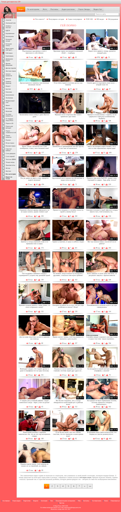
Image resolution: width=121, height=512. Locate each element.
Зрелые (8, 78)
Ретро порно (10, 143)
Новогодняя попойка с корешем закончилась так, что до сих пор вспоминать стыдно (34, 434)
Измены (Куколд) (8, 82)
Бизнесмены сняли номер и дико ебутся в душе (34, 115)
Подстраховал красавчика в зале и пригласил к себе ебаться (34, 52)
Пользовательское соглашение (65, 501)
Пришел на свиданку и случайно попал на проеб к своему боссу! (68, 211)
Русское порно (10, 146)
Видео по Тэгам (9, 178)
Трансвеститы (10, 165)
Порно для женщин (9, 127)
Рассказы (54, 9)
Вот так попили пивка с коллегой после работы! (102, 243)
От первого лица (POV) (9, 119)
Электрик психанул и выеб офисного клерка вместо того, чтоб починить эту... (102, 211)
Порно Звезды (84, 9)
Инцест (8, 86)
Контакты (86, 501)
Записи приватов (9, 75)
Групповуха (9, 56)
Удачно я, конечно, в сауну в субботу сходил (68, 242)
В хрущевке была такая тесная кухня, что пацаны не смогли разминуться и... (102, 433)
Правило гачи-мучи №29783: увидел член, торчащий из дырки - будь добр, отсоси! (102, 179)
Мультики (9, 111)
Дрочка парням (11, 68)
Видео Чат (98, 9)
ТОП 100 (89, 19)
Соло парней (10, 156)
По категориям (33, 9)
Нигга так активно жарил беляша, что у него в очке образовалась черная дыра (102, 147)
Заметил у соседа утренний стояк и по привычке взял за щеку (34, 243)
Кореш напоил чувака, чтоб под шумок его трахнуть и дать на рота (68, 338)
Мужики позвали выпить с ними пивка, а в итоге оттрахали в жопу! (34, 306)
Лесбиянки (9, 98)
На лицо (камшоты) (9, 115)
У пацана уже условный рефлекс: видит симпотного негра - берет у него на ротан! (34, 401)
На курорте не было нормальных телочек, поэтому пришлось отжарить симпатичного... (102, 402)
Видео (21, 9)
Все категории (11, 174)
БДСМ (8, 30)
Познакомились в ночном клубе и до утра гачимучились (102, 306)
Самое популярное (75, 19)
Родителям (26, 501)
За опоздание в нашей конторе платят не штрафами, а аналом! (101, 370)
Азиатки (8, 20)
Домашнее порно (9, 59)
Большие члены (9, 44)
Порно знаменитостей (11, 131)
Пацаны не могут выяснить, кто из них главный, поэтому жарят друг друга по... (68, 370)
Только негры (10, 162)
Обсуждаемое (113, 19)
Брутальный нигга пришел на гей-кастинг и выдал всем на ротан (68, 179)
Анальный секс (11, 23)
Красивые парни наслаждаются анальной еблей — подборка (68, 52)
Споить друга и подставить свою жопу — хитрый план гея (102, 84)
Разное (8, 140)
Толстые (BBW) (11, 159)
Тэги (51, 501)
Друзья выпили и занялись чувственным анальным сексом (34, 84)
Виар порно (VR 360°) (10, 49)
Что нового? (40, 19)
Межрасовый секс (10, 101)
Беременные (10, 33)
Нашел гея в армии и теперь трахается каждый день (101, 52)
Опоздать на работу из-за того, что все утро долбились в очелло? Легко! (68, 306)
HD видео (100, 19)
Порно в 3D (9, 123)
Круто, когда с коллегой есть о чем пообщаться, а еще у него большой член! (34, 147)
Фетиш (8, 168)
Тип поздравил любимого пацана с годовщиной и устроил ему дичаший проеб (34, 274)
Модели (35, 501)
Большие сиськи (9, 40)
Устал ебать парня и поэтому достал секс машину (68, 84)
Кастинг (8, 89)
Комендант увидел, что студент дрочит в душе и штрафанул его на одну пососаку (34, 370)
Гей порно (9, 53)
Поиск (106, 501)
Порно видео (16, 501)
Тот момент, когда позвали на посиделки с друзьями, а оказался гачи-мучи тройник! (68, 274)
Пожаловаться (115, 501)
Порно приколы (8, 136)
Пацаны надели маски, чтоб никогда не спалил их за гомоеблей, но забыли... (34, 465)
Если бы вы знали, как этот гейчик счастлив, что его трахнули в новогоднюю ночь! (68, 434)
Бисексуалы (10, 36)
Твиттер (61, 503)
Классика (9, 92)
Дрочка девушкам (9, 64)
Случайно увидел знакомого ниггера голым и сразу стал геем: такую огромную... (101, 338)
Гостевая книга (96, 501)
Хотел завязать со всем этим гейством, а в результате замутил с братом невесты (102, 274)
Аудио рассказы (68, 9)
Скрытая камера (9, 149)
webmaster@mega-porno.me (72, 507)
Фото (45, 9)
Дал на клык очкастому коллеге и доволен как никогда (34, 338)
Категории (44, 501)
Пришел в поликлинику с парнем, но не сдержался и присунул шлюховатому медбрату (101, 116)
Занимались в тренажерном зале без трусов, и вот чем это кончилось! (68, 147)
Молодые (9, 108)
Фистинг (8, 171)
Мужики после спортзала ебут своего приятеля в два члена (68, 115)
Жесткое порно (11, 71)
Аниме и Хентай (8, 26)
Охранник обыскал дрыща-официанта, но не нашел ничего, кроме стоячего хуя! (34, 211)
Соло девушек (10, 153)
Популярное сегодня (56, 19)
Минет (8, 105)
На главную (6, 501)
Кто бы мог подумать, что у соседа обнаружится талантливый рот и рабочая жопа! (68, 402)
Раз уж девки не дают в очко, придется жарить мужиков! (34, 179)
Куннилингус (10, 95)
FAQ (79, 501)
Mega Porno (57, 506)
